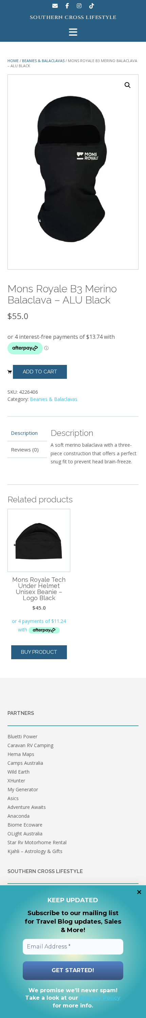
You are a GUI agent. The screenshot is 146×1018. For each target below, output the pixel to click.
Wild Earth (18, 772)
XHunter (16, 780)
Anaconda (18, 816)
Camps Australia (25, 763)
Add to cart (40, 372)
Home (13, 60)
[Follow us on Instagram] (79, 6)
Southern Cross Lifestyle (73, 17)
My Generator (22, 789)
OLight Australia (24, 833)
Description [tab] (24, 432)
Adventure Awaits (26, 807)
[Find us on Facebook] (67, 6)
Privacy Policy (100, 998)
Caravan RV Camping (30, 745)
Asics (13, 798)
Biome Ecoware (24, 824)
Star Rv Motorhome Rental (37, 842)
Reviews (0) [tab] (25, 449)
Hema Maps (20, 754)
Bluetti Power (22, 736)
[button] (128, 85)
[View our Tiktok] (91, 6)
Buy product (39, 652)
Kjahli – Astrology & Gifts (34, 851)
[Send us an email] (55, 6)
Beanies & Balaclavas (43, 60)
